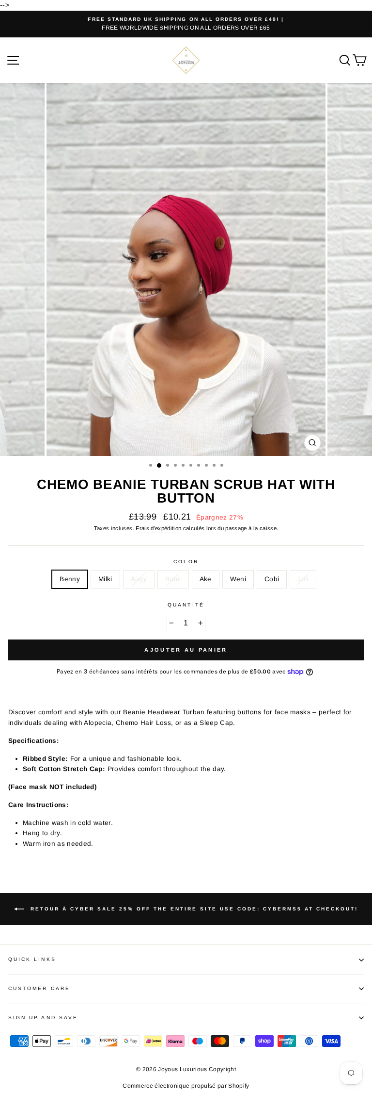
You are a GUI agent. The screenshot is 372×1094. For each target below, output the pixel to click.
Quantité (186, 604)
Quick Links (32, 959)
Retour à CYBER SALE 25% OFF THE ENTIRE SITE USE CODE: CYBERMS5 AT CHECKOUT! (193, 908)
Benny (70, 579)
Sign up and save (43, 1017)
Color (185, 561)
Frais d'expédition (158, 528)
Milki (105, 579)
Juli (302, 579)
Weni (238, 579)
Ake (206, 579)
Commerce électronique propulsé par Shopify (186, 1085)
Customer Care (39, 988)
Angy (139, 579)
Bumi (173, 579)
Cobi (271, 579)
